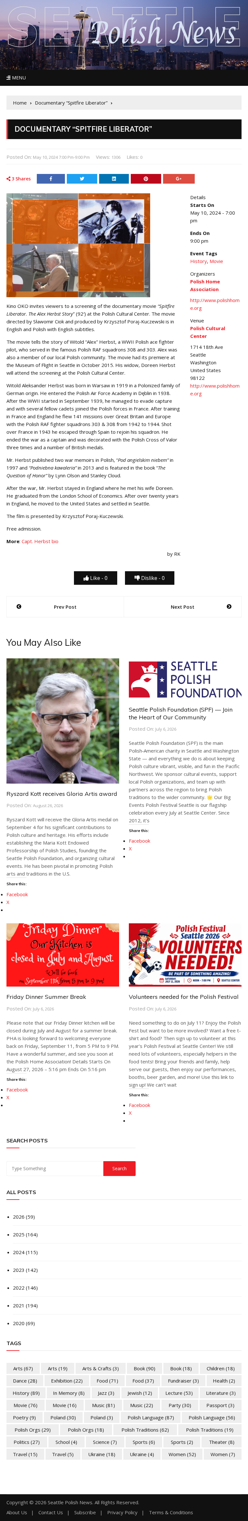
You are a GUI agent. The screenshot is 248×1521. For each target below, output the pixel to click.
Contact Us (50, 1512)
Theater (221, 1442)
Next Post (182, 606)
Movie (216, 261)
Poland (63, 1417)
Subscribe (85, 1512)
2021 (19, 1305)
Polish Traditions (145, 1429)
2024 (19, 1252)
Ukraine (101, 1454)
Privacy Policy (122, 1512)
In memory (69, 1393)
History (198, 261)
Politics (27, 1442)
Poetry (24, 1417)
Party (180, 1405)
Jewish (140, 1393)
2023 (19, 1270)
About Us (16, 1512)
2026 (19, 1216)
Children (221, 1368)
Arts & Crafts (100, 1368)
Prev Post (65, 606)
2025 (19, 1234)
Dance (25, 1380)
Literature (221, 1393)
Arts (23, 1368)
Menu (18, 78)
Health (224, 1380)
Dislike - (152, 578)
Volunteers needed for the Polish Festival (184, 996)
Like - (98, 578)
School (66, 1442)
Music (103, 1405)
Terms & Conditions (171, 1512)
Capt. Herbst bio (40, 541)
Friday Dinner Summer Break (46, 996)
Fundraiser (183, 1380)
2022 (19, 1287)
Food (107, 1380)
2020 (19, 1323)
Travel (25, 1454)
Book (144, 1368)
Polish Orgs (33, 1429)
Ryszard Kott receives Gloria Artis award (61, 793)
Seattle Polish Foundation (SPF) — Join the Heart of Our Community (180, 713)
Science (105, 1442)
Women (182, 1454)
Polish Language (151, 1417)
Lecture (179, 1393)
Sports (144, 1442)
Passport (220, 1405)
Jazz (106, 1393)
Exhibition (67, 1380)
